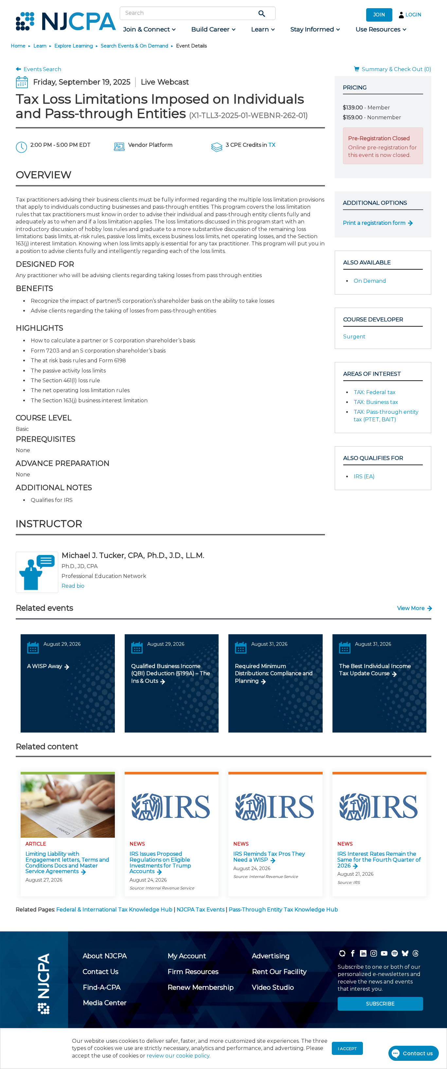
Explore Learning (73, 46)
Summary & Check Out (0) (395, 69)
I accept (347, 1048)
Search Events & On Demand (134, 46)
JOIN (379, 15)
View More (411, 608)
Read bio (73, 586)
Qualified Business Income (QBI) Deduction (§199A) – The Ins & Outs (170, 673)
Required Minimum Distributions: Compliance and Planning (274, 673)
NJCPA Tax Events (200, 910)
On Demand (370, 281)
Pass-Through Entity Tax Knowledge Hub (283, 910)
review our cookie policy (178, 1056)
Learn (39, 46)
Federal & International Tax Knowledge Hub (114, 910)
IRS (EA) (364, 476)
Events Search (41, 69)
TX (272, 145)
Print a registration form (374, 223)
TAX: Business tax (376, 402)
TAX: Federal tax (375, 392)
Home (18, 46)
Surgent (354, 337)
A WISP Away (44, 666)
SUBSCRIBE (380, 1004)
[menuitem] (149, 29)
